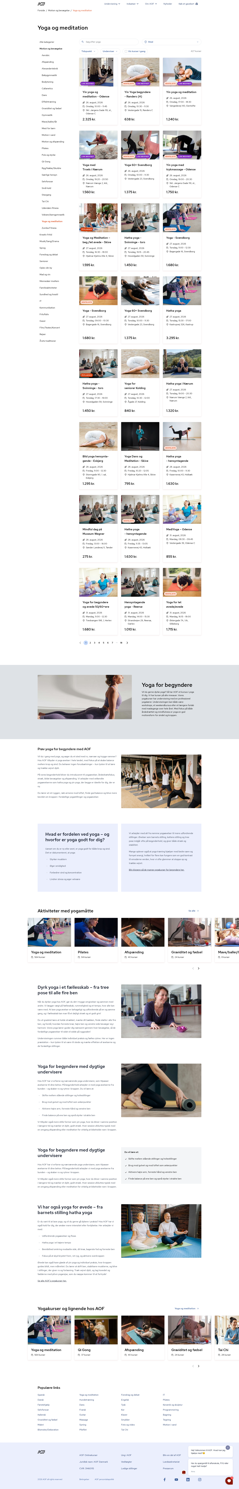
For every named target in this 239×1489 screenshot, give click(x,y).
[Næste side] (126, 643)
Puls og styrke (48, 154)
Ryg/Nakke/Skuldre (51, 168)
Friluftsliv (44, 314)
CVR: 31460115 (86, 1468)
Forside (41, 10)
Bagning (167, 1414)
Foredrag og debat (49, 254)
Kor (122, 1409)
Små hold (46, 188)
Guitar (82, 1414)
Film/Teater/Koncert (50, 327)
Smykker (125, 1419)
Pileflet (83, 1429)
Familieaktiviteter (48, 287)
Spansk (41, 1394)
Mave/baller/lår (49, 121)
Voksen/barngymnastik (53, 214)
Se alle (192, 910)
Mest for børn (48, 128)
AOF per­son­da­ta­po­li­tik (104, 1479)
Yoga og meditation (52, 221)
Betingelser (84, 1479)
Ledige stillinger (129, 1468)
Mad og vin (45, 274)
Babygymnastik (49, 75)
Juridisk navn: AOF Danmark (93, 1461)
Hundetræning (86, 1399)
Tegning (167, 1419)
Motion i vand (48, 135)
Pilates (45, 148)
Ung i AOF (126, 1455)
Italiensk (42, 1414)
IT (40, 301)
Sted (150, 41)
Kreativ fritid (46, 234)
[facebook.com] (164, 1479)
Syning (82, 1424)
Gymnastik (47, 115)
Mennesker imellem (49, 281)
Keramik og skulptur (173, 1404)
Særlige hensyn (49, 174)
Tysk (123, 1404)
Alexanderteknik (50, 68)
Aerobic (46, 55)
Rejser (43, 334)
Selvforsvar (47, 181)
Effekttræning (49, 101)
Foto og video (128, 1424)
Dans (44, 95)
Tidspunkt (86, 51)
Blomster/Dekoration (48, 1429)
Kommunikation (47, 307)
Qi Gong (46, 161)
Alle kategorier (47, 42)
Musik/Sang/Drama (49, 241)
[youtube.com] (176, 1479)
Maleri (41, 1424)
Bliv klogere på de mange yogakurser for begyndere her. (156, 869)
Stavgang (46, 194)
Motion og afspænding (53, 141)
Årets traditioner (48, 340)
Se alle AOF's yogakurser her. (52, 1280)
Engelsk (125, 1399)
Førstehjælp (44, 1404)
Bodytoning (47, 81)
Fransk (82, 1409)
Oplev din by (46, 267)
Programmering (171, 1409)
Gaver (43, 321)
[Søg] (82, 41)
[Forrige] (193, 968)
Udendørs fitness (50, 208)
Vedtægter (126, 1461)
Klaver (124, 1414)
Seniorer (44, 261)
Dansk (41, 1399)
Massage (83, 1419)
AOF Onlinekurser (88, 1455)
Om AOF (149, 3)
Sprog (43, 247)
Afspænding (48, 61)
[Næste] (198, 968)
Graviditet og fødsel (52, 108)
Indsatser (131, 3)
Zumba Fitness (49, 228)
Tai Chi (45, 201)
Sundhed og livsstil (49, 294)
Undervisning (110, 3)
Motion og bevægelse (59, 10)
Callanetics (47, 88)
